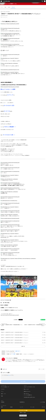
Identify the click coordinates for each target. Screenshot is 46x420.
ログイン (9, 375)
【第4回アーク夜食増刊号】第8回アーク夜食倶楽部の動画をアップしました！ (14, 342)
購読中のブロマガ (27, 391)
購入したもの (26, 389)
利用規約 (2, 402)
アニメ (2, 391)
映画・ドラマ (3, 393)
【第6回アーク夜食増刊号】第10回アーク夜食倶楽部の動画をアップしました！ (15, 337)
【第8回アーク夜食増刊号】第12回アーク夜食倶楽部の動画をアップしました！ (15, 332)
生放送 (9, 7)
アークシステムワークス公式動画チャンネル (9, 3)
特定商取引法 (22, 402)
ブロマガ (13, 7)
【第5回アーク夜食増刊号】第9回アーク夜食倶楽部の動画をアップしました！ (14, 340)
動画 (5, 7)
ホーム (2, 7)
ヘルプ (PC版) (42, 402)
